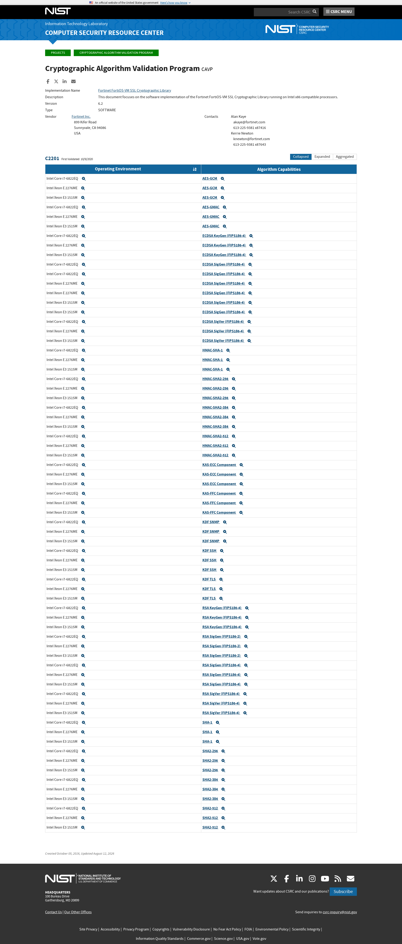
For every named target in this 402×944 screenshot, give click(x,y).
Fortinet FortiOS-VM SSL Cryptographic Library (134, 90)
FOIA (248, 929)
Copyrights (160, 929)
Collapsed (301, 156)
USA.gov (242, 938)
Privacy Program (136, 929)
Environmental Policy (271, 929)
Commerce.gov (199, 938)
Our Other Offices (78, 912)
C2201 (52, 158)
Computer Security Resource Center (104, 32)
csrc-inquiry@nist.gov (340, 912)
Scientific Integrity (306, 929)
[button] (84, 178)
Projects (58, 53)
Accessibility (110, 929)
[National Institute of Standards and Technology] (83, 878)
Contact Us (53, 912)
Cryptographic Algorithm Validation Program (116, 53)
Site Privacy (88, 929)
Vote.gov (259, 938)
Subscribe (343, 891)
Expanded (322, 156)
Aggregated (345, 156)
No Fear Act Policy (227, 929)
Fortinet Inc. (81, 116)
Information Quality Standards (160, 938)
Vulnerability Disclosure (191, 929)
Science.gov (223, 938)
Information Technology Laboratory (76, 24)
